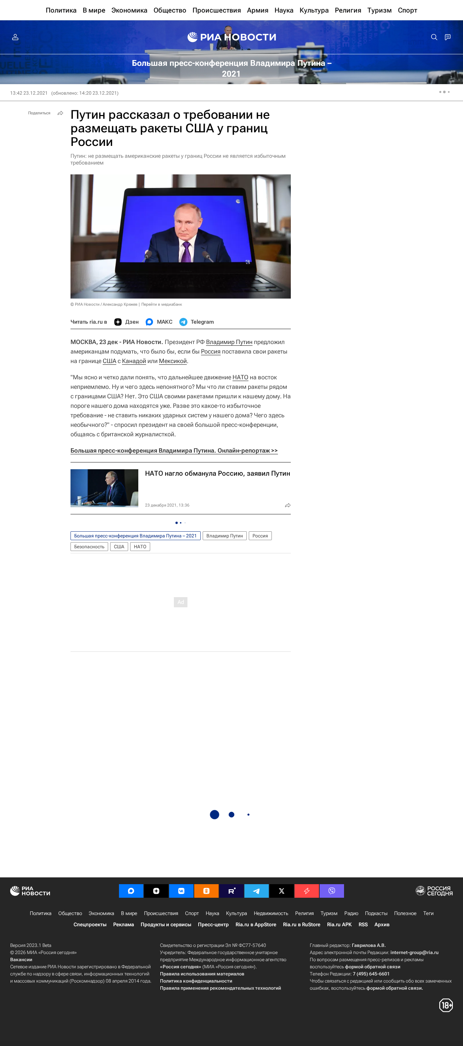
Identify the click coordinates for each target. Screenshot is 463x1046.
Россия (211, 351)
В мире (129, 913)
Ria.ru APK (339, 924)
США (109, 360)
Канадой (134, 360)
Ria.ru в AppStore (256, 924)
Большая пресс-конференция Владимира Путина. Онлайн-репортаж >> (174, 450)
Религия (304, 913)
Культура (236, 913)
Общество (70, 913)
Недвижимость (271, 913)
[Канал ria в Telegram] (256, 891)
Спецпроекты (90, 924)
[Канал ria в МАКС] (131, 891)
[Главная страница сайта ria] (231, 37)
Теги (428, 913)
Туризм (329, 913)
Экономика (101, 913)
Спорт (192, 913)
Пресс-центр (213, 924)
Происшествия (161, 913)
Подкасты (376, 913)
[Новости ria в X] (281, 891)
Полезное (405, 913)
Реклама (123, 924)
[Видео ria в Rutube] (231, 891)
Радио (351, 913)
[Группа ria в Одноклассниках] (206, 891)
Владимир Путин (229, 341)
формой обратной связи (372, 966)
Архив (382, 924)
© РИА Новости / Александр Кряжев (104, 304)
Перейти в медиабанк (161, 304)
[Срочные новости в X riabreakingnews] (307, 891)
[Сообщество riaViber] (332, 891)
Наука (212, 913)
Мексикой (173, 360)
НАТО (240, 377)
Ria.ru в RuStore (301, 924)
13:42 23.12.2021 (29, 93)
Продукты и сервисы (166, 924)
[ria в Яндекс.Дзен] (156, 891)
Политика (41, 913)
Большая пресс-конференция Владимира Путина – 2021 (135, 535)
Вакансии (21, 959)
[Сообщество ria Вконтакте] (181, 891)
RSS (363, 924)
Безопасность (89, 546)
